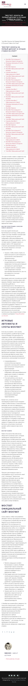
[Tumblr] (9, 632)
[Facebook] (2, 632)
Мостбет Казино (11, 67)
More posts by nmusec (13, 659)
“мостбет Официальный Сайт (15, 76)
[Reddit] (13, 632)
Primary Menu (25, 4)
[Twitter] (4, 632)
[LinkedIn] (11, 632)
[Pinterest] (7, 632)
